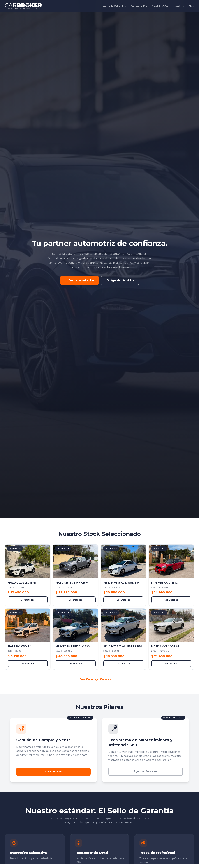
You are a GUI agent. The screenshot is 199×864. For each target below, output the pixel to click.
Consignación (139, 6)
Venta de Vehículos (114, 6)
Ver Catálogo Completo (97, 679)
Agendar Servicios (145, 771)
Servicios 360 (160, 6)
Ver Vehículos (53, 771)
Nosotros (178, 6)
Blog (191, 6)
